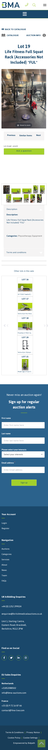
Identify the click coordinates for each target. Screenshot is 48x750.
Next (38, 135)
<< (5, 325)
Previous (11, 135)
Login (4, 523)
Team (4, 575)
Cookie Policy (14, 738)
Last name (6, 434)
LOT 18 (25, 325)
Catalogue (13, 35)
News (4, 570)
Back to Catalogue (15, 29)
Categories (7, 554)
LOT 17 (25, 306)
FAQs (4, 580)
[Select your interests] (23, 454)
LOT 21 (25, 364)
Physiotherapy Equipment (30, 236)
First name (6, 418)
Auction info (33, 35)
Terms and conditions (16, 252)
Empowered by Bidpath (24, 743)
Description (12, 209)
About (4, 564)
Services (5, 559)
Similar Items (25, 135)
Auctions (5, 548)
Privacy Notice (33, 732)
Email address (8, 463)
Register (5, 528)
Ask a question (24, 151)
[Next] (40, 98)
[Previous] (6, 98)
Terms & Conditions (14, 732)
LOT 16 (25, 286)
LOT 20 (25, 344)
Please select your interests (14, 450)
